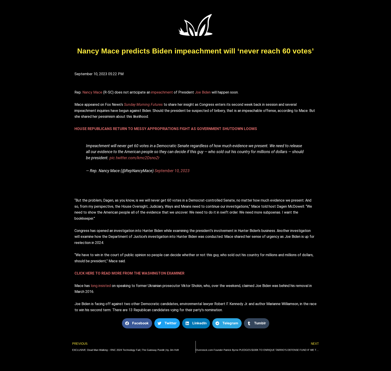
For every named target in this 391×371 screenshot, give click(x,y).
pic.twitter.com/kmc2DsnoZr (135, 158)
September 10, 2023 (172, 171)
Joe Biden (203, 92)
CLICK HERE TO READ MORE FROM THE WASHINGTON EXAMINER (129, 273)
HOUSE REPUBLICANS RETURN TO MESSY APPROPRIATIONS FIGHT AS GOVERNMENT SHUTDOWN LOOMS (165, 129)
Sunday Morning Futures (143, 104)
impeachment (162, 92)
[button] (137, 323)
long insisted (101, 286)
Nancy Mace (92, 92)
